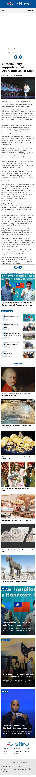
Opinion (27, 748)
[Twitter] (20, 57)
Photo (16, 753)
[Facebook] (15, 57)
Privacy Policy (5, 766)
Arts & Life (12, 49)
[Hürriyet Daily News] (18, 4)
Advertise (4, 771)
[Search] (26, 10)
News (3, 49)
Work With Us (22, 766)
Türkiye (5, 748)
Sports (27, 751)
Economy (17, 748)
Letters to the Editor (25, 769)
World (5, 751)
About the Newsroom (8, 769)
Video (5, 753)
